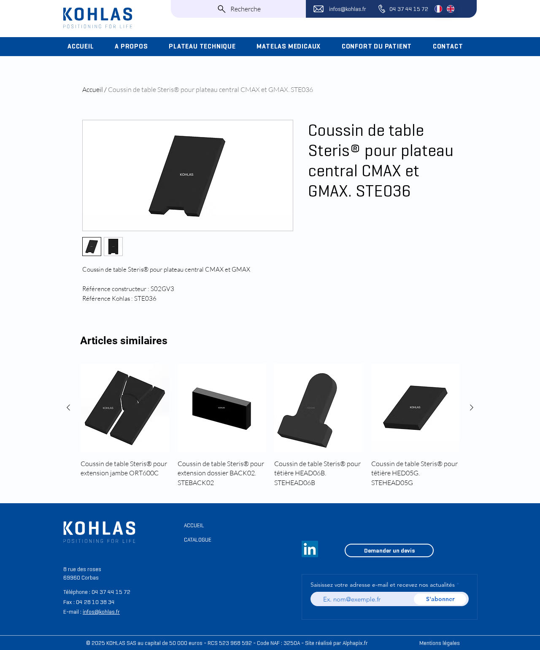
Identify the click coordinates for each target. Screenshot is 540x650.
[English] (450, 9)
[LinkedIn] (310, 549)
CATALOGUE (197, 539)
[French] (438, 9)
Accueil (92, 89)
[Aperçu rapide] (125, 408)
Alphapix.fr (355, 643)
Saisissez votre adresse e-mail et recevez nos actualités (382, 585)
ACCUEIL (194, 525)
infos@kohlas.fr (347, 9)
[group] (270, 425)
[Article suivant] (472, 407)
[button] (136, 46)
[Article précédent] (68, 407)
